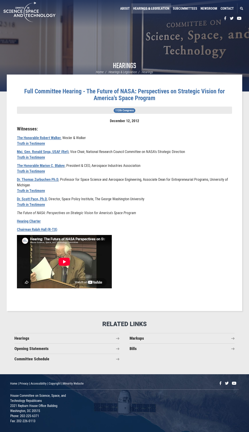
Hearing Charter (29, 221)
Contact (227, 8)
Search (241, 8)
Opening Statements (31, 348)
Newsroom (209, 8)
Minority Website (73, 383)
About (125, 8)
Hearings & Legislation (151, 8)
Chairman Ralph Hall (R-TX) (37, 229)
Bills (133, 348)
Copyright (55, 383)
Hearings (124, 66)
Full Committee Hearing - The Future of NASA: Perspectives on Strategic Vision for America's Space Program (124, 95)
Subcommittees (185, 8)
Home (100, 72)
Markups (137, 338)
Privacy (23, 383)
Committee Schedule (31, 359)
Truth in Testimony (31, 143)
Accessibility (39, 383)
